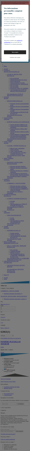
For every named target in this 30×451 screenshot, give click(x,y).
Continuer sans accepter (15, 57)
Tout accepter (15, 52)
